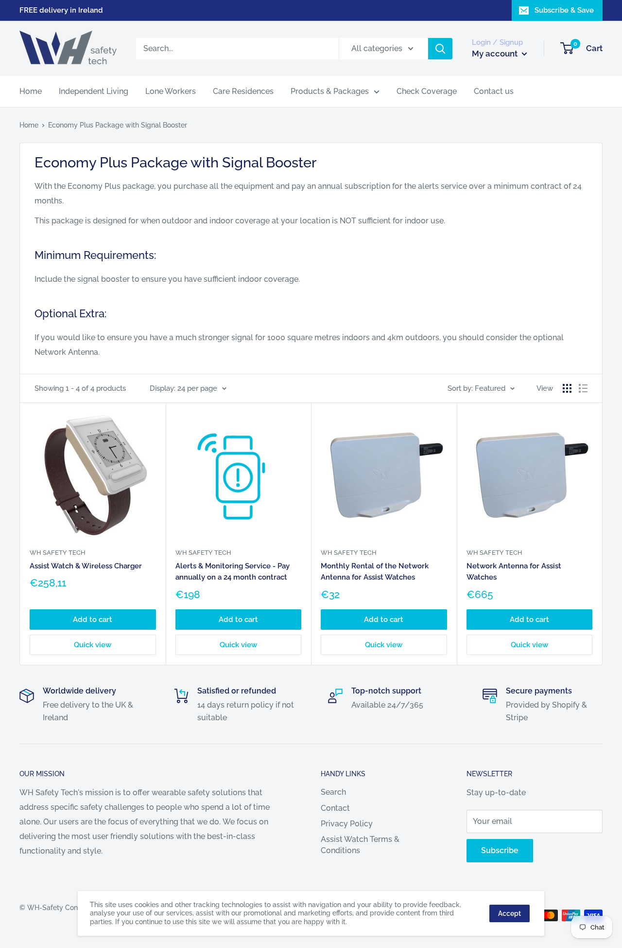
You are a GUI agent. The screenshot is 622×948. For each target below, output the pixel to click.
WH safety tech (58, 552)
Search (333, 792)
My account (495, 53)
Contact (335, 808)
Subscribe (499, 850)
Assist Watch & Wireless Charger (86, 566)
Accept (509, 913)
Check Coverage (427, 91)
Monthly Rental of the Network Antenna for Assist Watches (375, 572)
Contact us (494, 91)
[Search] (440, 48)
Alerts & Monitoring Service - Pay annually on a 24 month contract (232, 572)
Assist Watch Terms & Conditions (360, 845)
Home (30, 91)
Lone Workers (170, 91)
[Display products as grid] (567, 388)
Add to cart (92, 619)
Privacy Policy (347, 823)
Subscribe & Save (564, 10)
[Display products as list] (583, 388)
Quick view (92, 644)
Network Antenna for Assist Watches (513, 572)
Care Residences (243, 91)
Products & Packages (330, 91)
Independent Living (93, 91)
